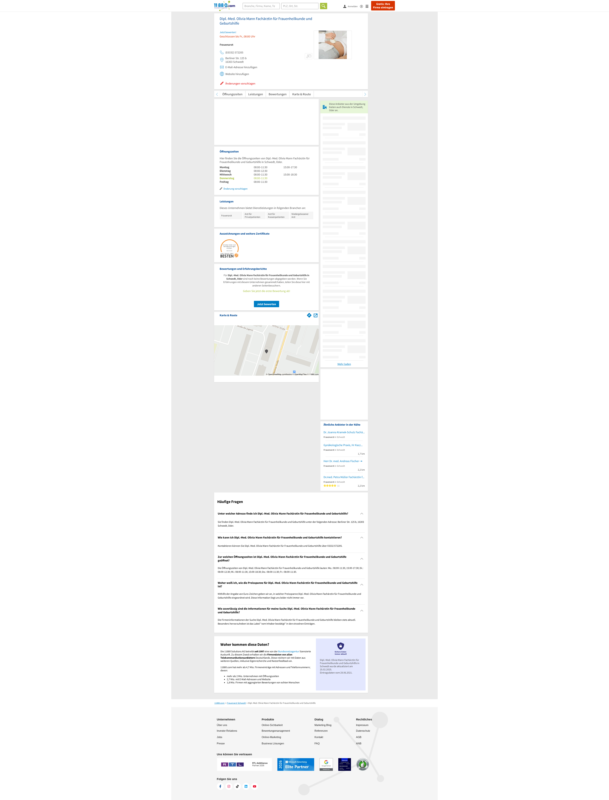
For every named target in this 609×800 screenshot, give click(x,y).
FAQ (317, 743)
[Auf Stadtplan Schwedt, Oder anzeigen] (316, 315)
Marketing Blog (322, 725)
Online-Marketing (271, 737)
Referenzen (321, 730)
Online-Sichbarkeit (272, 725)
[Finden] (323, 6)
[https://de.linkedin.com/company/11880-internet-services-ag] (245, 786)
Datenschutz (363, 730)
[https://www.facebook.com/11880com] (220, 786)
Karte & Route (301, 94)
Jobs (219, 737)
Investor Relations (227, 730)
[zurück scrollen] (217, 94)
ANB (358, 743)
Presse (221, 743)
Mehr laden (344, 364)
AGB (358, 737)
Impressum (362, 725)
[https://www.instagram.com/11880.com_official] (228, 786)
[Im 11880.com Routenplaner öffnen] (309, 315)
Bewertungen (278, 94)
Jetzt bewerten (266, 304)
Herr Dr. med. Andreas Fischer (341, 461)
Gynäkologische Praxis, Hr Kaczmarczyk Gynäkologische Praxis (344, 445)
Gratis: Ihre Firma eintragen (383, 5)
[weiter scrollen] (365, 94)
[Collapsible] (361, 513)
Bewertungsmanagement (276, 730)
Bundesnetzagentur (288, 651)
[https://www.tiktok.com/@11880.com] (237, 786)
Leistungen (255, 94)
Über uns (222, 725)
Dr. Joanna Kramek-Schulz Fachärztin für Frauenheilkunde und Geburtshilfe (344, 432)
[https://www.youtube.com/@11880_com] (254, 786)
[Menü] (368, 6)
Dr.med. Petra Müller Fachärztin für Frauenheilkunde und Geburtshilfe (344, 477)
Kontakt (318, 737)
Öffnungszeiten (232, 94)
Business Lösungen (273, 743)
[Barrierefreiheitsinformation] (363, 6)
